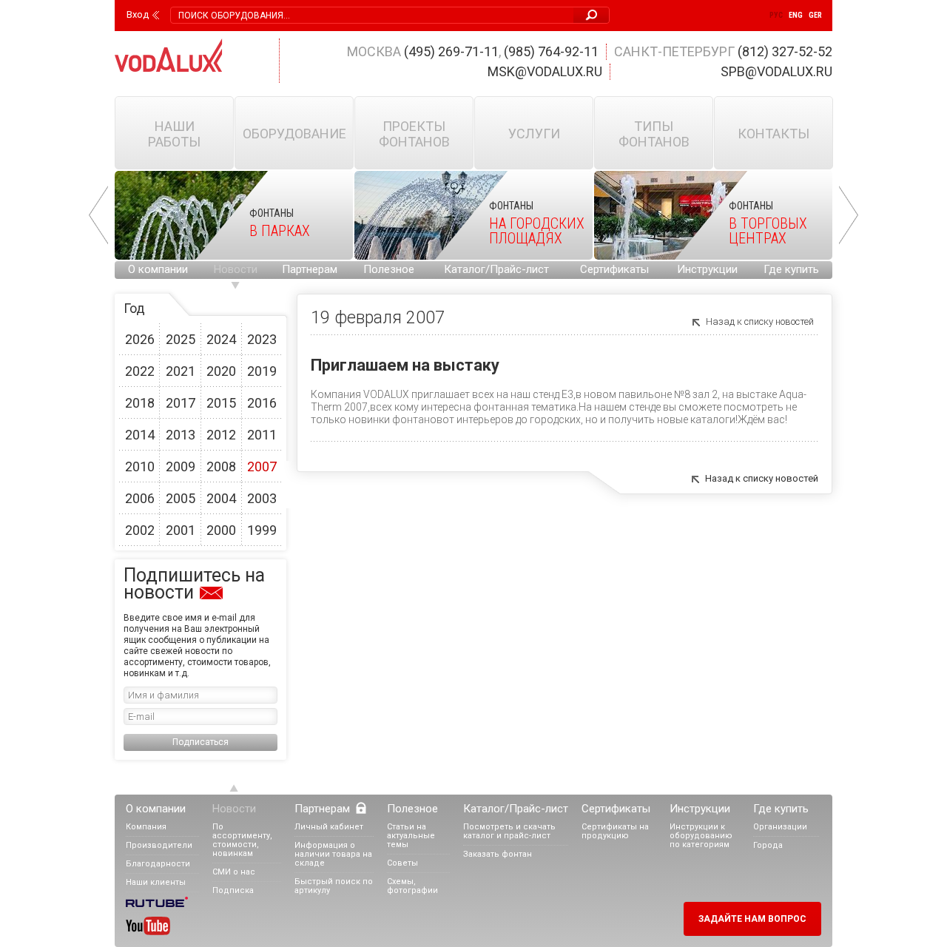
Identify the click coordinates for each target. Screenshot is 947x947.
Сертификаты (614, 269)
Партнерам (309, 269)
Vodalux (169, 55)
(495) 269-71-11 (451, 51)
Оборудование (294, 133)
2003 (262, 498)
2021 (180, 371)
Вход (138, 15)
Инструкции (707, 269)
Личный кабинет (328, 827)
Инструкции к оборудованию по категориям (701, 835)
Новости (235, 269)
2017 (180, 403)
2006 (140, 498)
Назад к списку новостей (760, 321)
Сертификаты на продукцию (615, 831)
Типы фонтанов (654, 133)
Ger (815, 15)
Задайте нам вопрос (752, 919)
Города (768, 845)
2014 (140, 434)
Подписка (233, 890)
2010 (140, 466)
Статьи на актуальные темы (411, 835)
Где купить (791, 269)
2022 (140, 371)
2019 (262, 371)
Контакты (773, 133)
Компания (146, 827)
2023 (262, 339)
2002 (140, 530)
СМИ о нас (233, 872)
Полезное (388, 269)
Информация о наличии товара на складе (333, 854)
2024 (221, 339)
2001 (180, 530)
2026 (140, 339)
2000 (221, 530)
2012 (221, 434)
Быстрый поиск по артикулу (333, 886)
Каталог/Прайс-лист (496, 269)
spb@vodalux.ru (776, 71)
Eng (796, 15)
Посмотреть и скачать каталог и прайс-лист (509, 831)
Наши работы (174, 133)
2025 (180, 339)
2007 (262, 466)
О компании (158, 269)
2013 (180, 434)
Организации (780, 827)
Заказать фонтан (497, 854)
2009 (180, 466)
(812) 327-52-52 (785, 51)
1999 (262, 530)
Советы (402, 863)
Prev (98, 215)
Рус (776, 15)
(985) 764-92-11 (551, 51)
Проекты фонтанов (414, 133)
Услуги (534, 133)
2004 (221, 498)
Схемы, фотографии (412, 886)
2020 (221, 371)
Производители (159, 845)
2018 (140, 403)
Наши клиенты (156, 882)
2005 (180, 498)
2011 (262, 434)
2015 (221, 403)
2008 (221, 466)
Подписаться (200, 742)
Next (848, 215)
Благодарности (158, 864)
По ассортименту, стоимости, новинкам (242, 840)
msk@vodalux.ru (545, 71)
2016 (262, 403)
